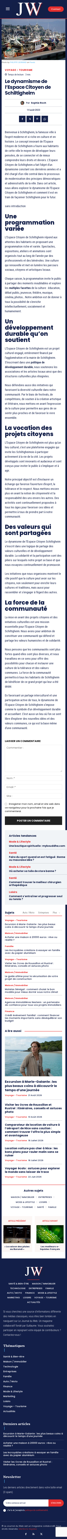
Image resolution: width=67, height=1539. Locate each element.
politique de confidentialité (36, 1510)
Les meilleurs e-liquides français (50, 1247)
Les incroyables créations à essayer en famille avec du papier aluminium (32, 952)
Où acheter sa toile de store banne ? (32, 871)
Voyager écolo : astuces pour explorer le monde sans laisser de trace (32, 1170)
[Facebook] (22, 119)
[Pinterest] (37, 119)
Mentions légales (28, 1528)
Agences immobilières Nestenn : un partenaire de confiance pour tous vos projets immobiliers (33, 1004)
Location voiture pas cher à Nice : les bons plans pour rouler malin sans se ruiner (31, 1151)
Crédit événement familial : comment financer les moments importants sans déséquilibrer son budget (33, 1018)
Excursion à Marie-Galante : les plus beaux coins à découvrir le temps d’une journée (30, 926)
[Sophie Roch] (23, 103)
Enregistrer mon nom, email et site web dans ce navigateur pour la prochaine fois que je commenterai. (32, 807)
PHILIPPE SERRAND (18, 62)
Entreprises (43, 912)
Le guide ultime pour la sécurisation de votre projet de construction (31, 978)
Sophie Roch (38, 103)
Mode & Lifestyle (20, 841)
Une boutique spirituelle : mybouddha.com (37, 846)
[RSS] (33, 1534)
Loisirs (13, 892)
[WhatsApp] (44, 119)
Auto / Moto (28, 912)
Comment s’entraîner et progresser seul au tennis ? (35, 898)
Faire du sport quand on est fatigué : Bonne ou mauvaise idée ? (37, 858)
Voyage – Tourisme (19, 70)
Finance (9, 1011)
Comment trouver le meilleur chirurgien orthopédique (35, 883)
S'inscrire (56, 1503)
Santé (13, 853)
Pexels (32, 62)
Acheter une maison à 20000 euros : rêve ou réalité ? (31, 939)
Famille (9, 946)
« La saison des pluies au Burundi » (17, 1247)
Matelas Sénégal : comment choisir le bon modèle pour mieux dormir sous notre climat (31, 991)
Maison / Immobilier (16, 933)
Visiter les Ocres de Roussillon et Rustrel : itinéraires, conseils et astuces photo (29, 965)
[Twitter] (30, 119)
